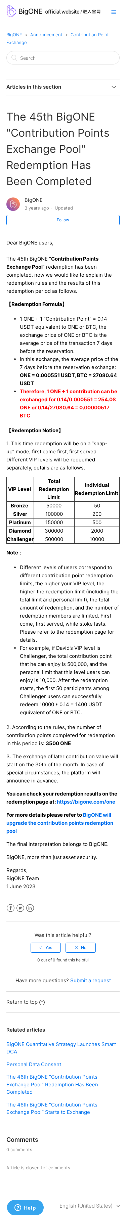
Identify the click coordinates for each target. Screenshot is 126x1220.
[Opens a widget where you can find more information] (25, 1208)
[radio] (46, 948)
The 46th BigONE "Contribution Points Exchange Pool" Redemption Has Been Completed (52, 1084)
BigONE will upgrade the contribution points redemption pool (59, 823)
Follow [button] (63, 219)
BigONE (14, 34)
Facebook (10, 908)
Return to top (22, 1002)
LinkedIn (30, 908)
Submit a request (90, 980)
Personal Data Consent (33, 1064)
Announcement (46, 34)
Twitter (20, 908)
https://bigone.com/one (86, 802)
